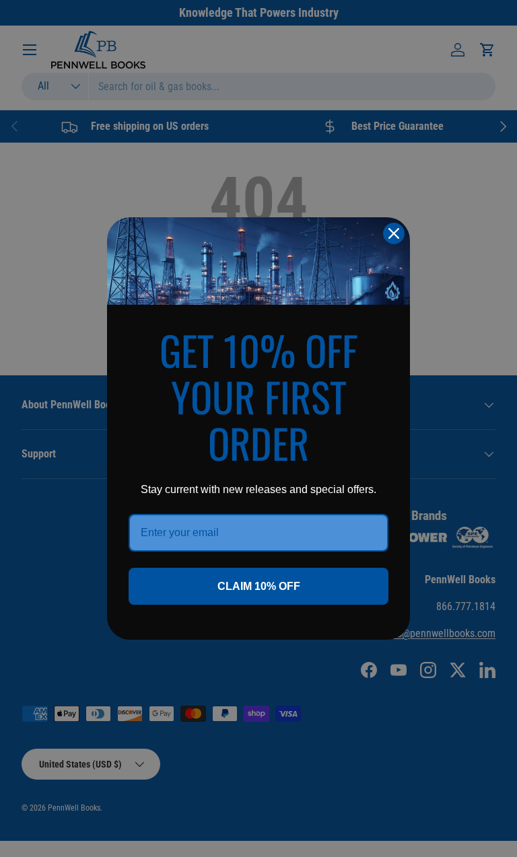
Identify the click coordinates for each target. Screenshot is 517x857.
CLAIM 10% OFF (258, 586)
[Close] (394, 233)
